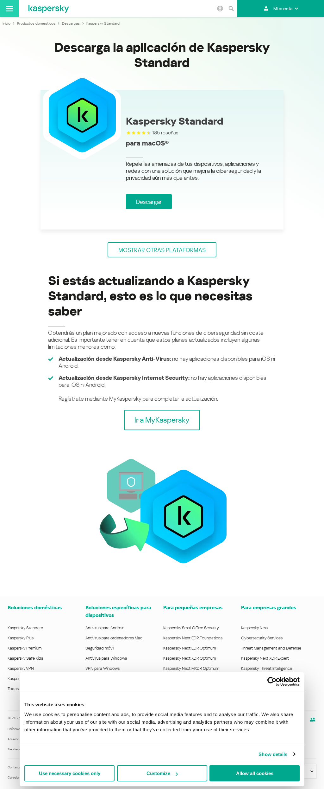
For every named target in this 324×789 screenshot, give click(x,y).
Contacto (14, 767)
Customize (158, 773)
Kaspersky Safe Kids (25, 658)
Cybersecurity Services (262, 638)
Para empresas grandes (268, 608)
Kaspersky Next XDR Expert (265, 658)
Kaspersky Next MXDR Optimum (191, 668)
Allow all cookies (254, 773)
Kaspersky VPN (21, 668)
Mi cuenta (282, 8)
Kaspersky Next (254, 627)
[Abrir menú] (9, 8)
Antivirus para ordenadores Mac (113, 638)
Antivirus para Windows (106, 658)
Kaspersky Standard (25, 627)
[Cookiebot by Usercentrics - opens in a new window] (272, 681)
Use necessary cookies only (69, 773)
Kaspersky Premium (24, 648)
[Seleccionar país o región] (220, 9)
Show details (273, 754)
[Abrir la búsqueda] (231, 9)
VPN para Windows (102, 668)
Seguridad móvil (99, 648)
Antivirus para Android (105, 627)
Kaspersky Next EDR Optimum (189, 648)
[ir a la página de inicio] (48, 8)
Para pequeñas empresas (192, 608)
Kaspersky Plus (21, 638)
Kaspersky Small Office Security (191, 627)
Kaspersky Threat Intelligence (266, 668)
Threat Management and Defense (271, 648)
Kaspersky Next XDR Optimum (189, 658)
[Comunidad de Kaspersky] (312, 719)
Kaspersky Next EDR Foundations (192, 638)
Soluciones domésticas (35, 608)
